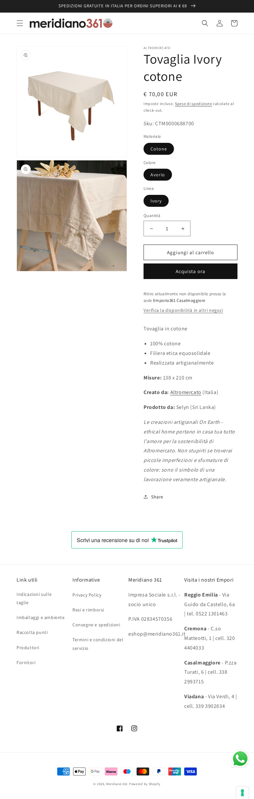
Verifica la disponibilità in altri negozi (183, 310)
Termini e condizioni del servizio (97, 644)
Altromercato (185, 392)
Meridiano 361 (117, 784)
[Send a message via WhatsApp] (240, 758)
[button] (20, 23)
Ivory (156, 201)
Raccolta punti (32, 632)
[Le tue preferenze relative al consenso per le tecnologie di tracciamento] (242, 792)
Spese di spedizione (193, 103)
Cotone (158, 149)
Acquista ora (190, 271)
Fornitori (26, 662)
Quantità (152, 215)
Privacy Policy (86, 595)
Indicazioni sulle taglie (34, 598)
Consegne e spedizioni (96, 625)
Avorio (157, 175)
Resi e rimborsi (88, 610)
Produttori (28, 648)
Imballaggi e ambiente (41, 617)
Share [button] (157, 497)
